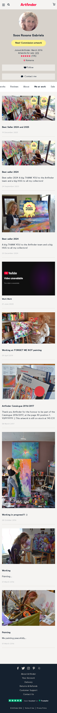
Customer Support (28, 690)
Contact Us (28, 694)
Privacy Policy (42, 708)
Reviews (14, 87)
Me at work (40, 87)
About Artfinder (28, 674)
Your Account (28, 678)
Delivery (28, 682)
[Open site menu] (3, 5)
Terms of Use (29, 708)
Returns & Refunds (29, 686)
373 (37, 53)
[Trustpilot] (28, 700)
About (26, 87)
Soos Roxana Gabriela (28, 35)
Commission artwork (28, 43)
